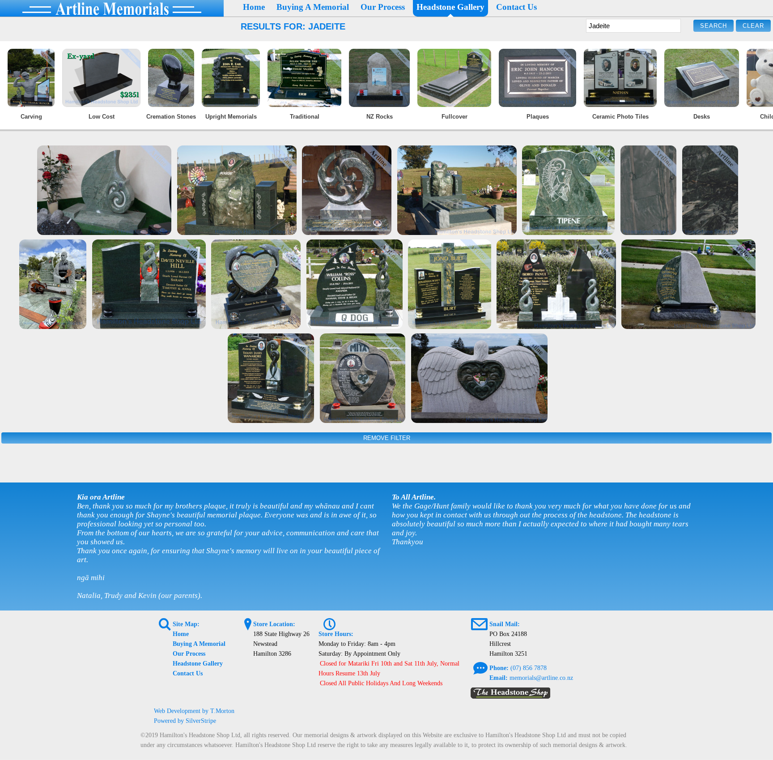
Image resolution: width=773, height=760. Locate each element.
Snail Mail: (504, 624)
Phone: (499, 668)
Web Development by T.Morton (194, 711)
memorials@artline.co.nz (541, 678)
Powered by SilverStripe (185, 720)
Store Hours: (336, 634)
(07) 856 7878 (528, 668)
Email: (498, 678)
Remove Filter (386, 438)
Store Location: (274, 624)
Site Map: (186, 624)
